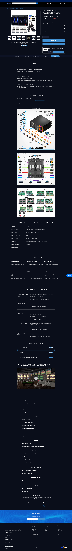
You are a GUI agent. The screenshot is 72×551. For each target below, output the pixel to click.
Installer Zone (34, 529)
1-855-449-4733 (56, 3)
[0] (64, 3)
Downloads (36, 56)
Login (45, 529)
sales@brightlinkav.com (43, 506)
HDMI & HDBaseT (20, 5)
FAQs (33, 531)
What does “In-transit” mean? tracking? (29, 462)
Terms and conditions (35, 534)
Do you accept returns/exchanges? (28, 436)
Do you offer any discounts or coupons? (29, 480)
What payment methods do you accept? (29, 470)
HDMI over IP (59, 529)
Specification (26, 56)
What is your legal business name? (28, 412)
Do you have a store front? (27, 409)
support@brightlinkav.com (43, 505)
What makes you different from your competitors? (31, 403)
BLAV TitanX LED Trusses (56, 5)
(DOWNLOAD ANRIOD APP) (40, 100)
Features (17, 56)
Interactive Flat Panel (60, 535)
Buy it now (53, 43)
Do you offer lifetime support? (28, 428)
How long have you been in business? (29, 400)
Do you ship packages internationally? (29, 453)
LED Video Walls (5, 5)
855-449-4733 (9, 537)
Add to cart (53, 40)
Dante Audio (48, 5)
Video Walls (59, 531)
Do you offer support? (26, 419)
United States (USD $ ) (8, 546)
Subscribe (41, 519)
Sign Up (46, 530)
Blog (33, 530)
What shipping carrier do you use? (28, 459)
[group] (36, 393)
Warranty (33, 535)
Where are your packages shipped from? (29, 450)
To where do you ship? (26, 443)
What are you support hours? (27, 422)
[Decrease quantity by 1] (43, 37)
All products (10, 8)
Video (45, 56)
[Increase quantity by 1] (48, 37)
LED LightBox (43, 5)
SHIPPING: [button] (19, 393)
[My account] (62, 3)
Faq (55, 56)
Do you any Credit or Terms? (27, 473)
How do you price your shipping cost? (29, 456)
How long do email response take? (28, 425)
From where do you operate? (27, 406)
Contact (33, 533)
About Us (33, 526)
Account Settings (47, 526)
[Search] (37, 3)
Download (51, 347)
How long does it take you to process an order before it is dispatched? (33, 447)
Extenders (58, 533)
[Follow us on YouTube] (36, 547)
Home (7, 8)
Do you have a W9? (25, 491)
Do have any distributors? (27, 488)
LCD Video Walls (12, 5)
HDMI (58, 526)
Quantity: (43, 34)
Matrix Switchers (27, 5)
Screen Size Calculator (35, 5)
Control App (59, 534)
